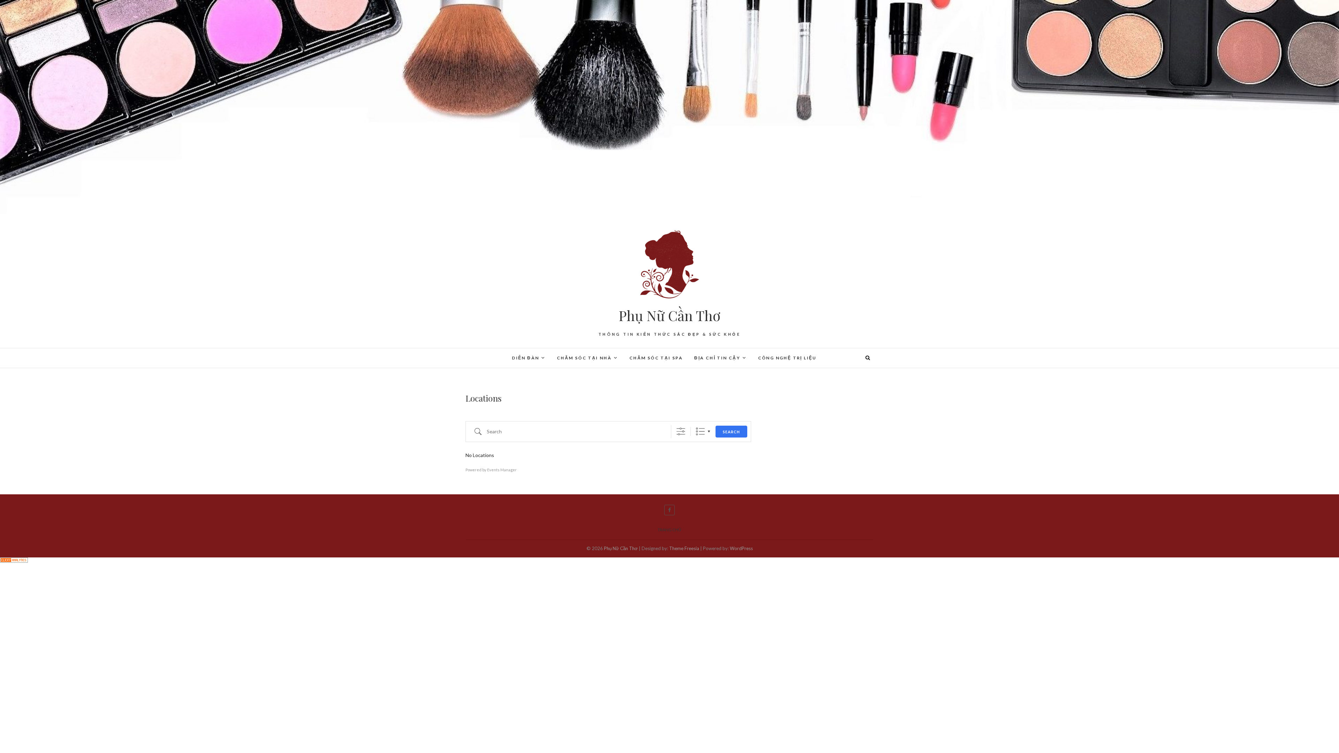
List (700, 431)
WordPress (741, 548)
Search (731, 431)
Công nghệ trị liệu (787, 357)
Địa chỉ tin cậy (717, 357)
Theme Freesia (684, 548)
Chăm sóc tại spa (656, 357)
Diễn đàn (525, 357)
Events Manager (502, 469)
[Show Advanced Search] (680, 431)
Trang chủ (669, 529)
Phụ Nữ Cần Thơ (669, 315)
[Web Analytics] (14, 562)
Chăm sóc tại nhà (584, 357)
